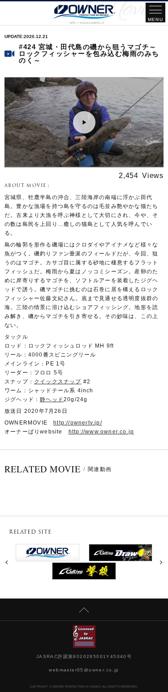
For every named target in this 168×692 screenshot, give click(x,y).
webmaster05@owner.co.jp (84, 669)
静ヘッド (52, 399)
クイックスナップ (58, 381)
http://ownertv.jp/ (77, 423)
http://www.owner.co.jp (101, 432)
